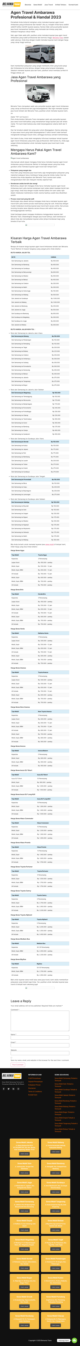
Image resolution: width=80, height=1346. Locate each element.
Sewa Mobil (37, 5)
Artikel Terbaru (60, 5)
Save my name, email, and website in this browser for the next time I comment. (40, 1060)
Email (13, 1042)
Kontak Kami (73, 5)
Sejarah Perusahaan (35, 1081)
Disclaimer (32, 1088)
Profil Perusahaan (34, 1078)
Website (14, 1050)
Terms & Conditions (35, 1091)
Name (13, 1034)
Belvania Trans (58, 38)
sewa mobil (49, 544)
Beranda (28, 5)
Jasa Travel (48, 5)
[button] (74, 1340)
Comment (15, 1009)
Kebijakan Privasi (34, 1085)
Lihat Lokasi (24, 1154)
